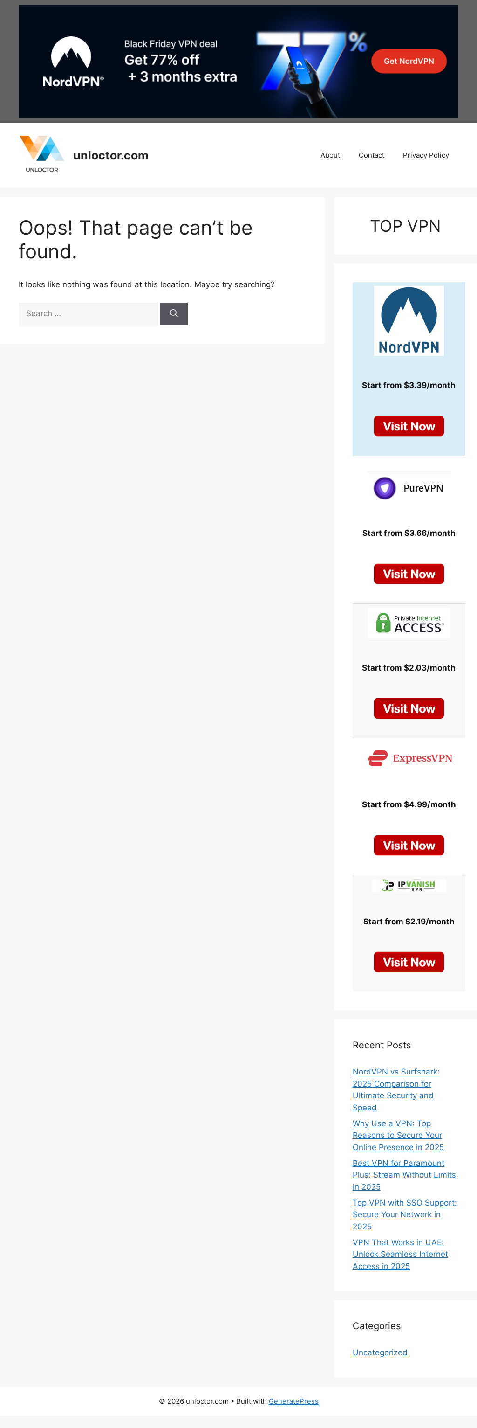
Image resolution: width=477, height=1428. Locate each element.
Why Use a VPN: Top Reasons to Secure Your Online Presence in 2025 (398, 1135)
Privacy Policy (426, 155)
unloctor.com (111, 155)
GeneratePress (294, 1401)
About (330, 155)
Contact (371, 155)
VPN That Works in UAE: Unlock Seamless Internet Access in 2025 (400, 1254)
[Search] (174, 314)
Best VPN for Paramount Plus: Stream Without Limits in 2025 (404, 1175)
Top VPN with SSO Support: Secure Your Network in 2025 (405, 1214)
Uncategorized (380, 1352)
